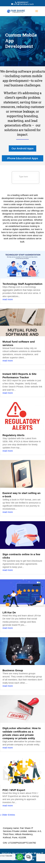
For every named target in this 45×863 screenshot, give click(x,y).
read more (7, 299)
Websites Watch (24, 859)
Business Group (12, 670)
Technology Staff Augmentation (22, 283)
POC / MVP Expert (13, 790)
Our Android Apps (23, 148)
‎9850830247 (22, 2)
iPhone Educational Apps (22, 158)
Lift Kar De (9, 612)
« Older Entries (7, 815)
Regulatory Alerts (13, 435)
